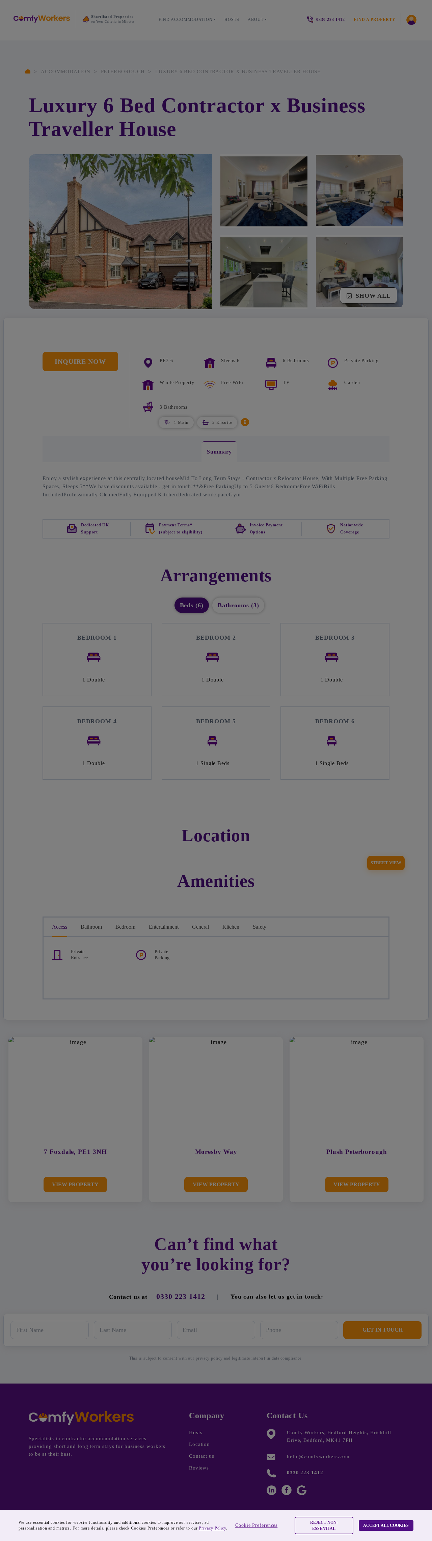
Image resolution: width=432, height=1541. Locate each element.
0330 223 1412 (180, 1296)
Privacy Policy (212, 1528)
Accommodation (65, 71)
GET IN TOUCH (382, 1330)
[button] (245, 422)
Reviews (199, 1468)
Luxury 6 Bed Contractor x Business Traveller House (238, 71)
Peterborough (123, 71)
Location (199, 1444)
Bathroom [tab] (91, 927)
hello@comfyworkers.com (318, 1456)
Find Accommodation (186, 19)
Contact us (201, 1456)
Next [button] (89, 34)
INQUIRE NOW (80, 361)
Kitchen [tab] (230, 927)
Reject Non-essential (324, 1525)
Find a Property (375, 19)
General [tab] (200, 927)
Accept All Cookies (386, 1525)
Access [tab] (59, 927)
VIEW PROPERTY (75, 1184)
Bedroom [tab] (125, 927)
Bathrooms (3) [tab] (238, 605)
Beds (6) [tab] (192, 605)
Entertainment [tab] (164, 927)
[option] (114, 21)
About (256, 19)
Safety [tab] (259, 927)
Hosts (231, 19)
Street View (386, 862)
